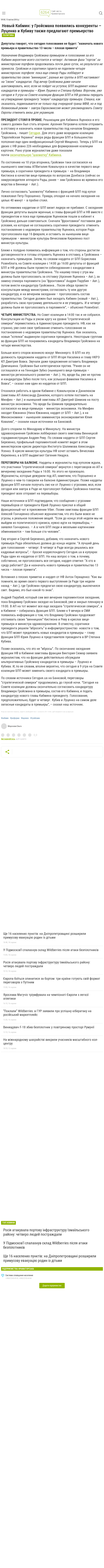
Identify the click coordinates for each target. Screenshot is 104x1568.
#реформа (14, 718)
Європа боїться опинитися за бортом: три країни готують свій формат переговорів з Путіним (51, 980)
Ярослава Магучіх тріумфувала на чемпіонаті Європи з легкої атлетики (45, 996)
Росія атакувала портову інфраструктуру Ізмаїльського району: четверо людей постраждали (46, 964)
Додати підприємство (52, 1285)
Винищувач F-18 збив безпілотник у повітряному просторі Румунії (48, 1027)
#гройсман (35, 718)
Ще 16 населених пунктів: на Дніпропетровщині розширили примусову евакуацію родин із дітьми (44, 935)
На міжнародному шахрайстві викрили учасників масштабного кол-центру (50, 1041)
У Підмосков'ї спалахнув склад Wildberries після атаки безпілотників (50, 950)
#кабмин (5, 718)
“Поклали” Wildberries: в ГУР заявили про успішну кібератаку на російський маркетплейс (47, 1013)
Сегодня (34, 133)
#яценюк (25, 718)
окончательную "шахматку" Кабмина (35, 155)
